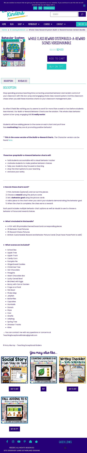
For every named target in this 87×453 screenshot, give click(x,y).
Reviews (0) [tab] (22, 81)
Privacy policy (49, 8)
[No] (84, 6)
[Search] (82, 14)
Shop (20, 24)
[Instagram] (13, 441)
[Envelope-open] (30, 441)
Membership (32, 24)
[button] (21, 40)
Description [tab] (8, 81)
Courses (47, 24)
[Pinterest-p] (24, 441)
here (10, 140)
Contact (60, 24)
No (40, 8)
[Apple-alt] (36, 441)
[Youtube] (19, 441)
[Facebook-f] (7, 441)
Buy (43, 389)
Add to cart (57, 58)
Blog (12, 24)
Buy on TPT (14, 429)
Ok (35, 8)
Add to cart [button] (14, 389)
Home (4, 24)
